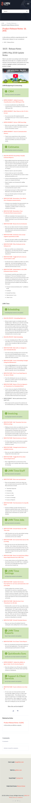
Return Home (21, 786)
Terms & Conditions (17, 797)
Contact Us (19, 778)
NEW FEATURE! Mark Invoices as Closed (15, 438)
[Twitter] (15, 800)
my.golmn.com (19, 762)
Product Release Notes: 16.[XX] (14, 722)
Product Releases (11, 23)
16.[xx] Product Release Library (10, 25)
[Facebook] (13, 800)
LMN (2, 23)
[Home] (9, 4)
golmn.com (18, 770)
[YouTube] (18, 800)
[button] (28, 4)
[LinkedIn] (20, 800)
